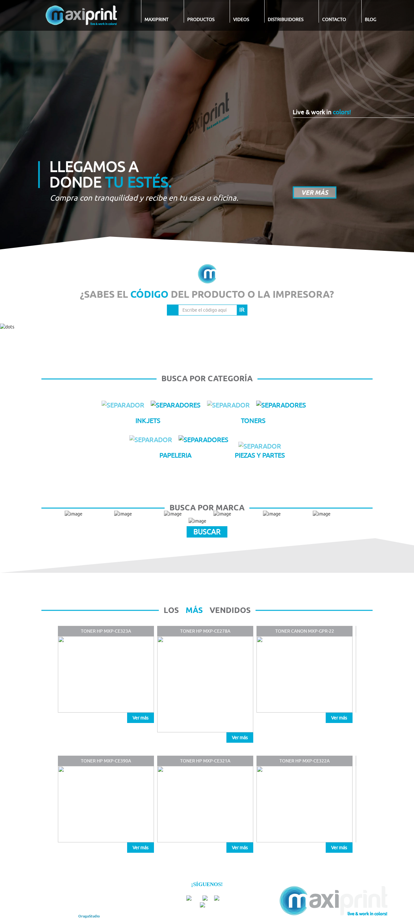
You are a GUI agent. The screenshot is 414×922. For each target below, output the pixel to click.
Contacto (334, 19)
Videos (241, 19)
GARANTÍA (85, 899)
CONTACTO (107, 899)
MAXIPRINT (58, 892)
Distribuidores (285, 19)
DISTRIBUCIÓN (60, 899)
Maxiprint (157, 19)
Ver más (140, 717)
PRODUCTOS (82, 892)
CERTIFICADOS (108, 892)
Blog (370, 19)
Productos (200, 19)
